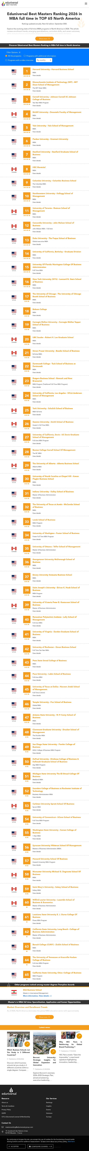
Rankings (49, 1103)
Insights (48, 1106)
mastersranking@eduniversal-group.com (19, 1127)
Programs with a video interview (20, 60)
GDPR (4, 1113)
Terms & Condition (8, 1106)
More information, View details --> (37, 996)
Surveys (48, 1117)
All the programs (14, 56)
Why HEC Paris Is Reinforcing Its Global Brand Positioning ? (70, 1044)
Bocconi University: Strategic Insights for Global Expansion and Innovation (44, 1061)
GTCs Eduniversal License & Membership (16, 1117)
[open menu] (86, 3)
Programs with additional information (41, 56)
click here (71, 1141)
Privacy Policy (6, 1110)
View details (37, 75)
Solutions (49, 1113)
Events (48, 1110)
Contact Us (6, 1123)
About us (5, 1103)
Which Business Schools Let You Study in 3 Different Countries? (18, 1052)
